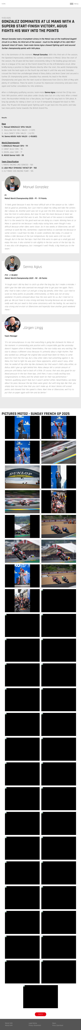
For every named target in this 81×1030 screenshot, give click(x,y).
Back (40, 1014)
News (54, 1023)
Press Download (57, 1025)
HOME (4, 4)
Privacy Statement (35, 1025)
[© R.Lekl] (22, 427)
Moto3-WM (8, 1025)
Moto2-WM (8, 1023)
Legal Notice (33, 1023)
